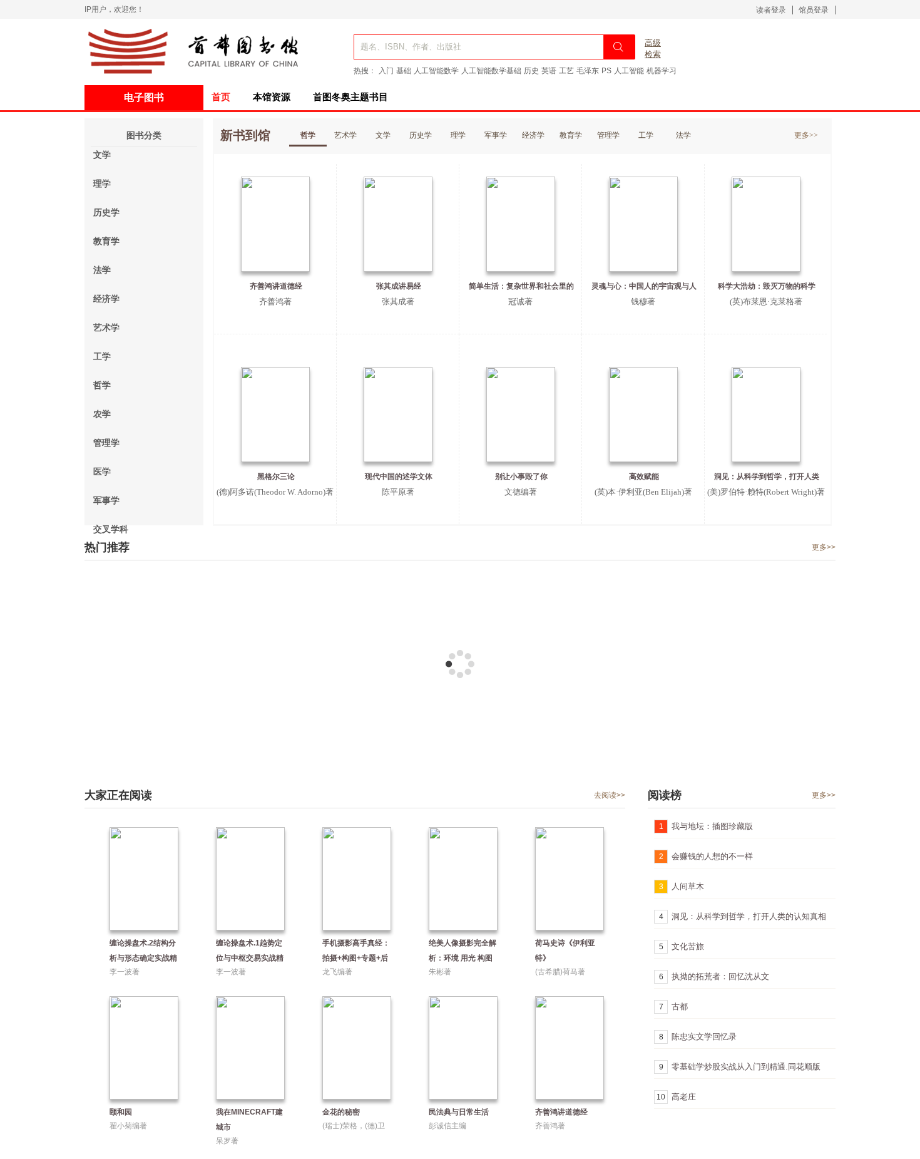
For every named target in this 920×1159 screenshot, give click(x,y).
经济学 (106, 299)
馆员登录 (814, 10)
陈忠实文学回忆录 (704, 1036)
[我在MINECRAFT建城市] (250, 1050)
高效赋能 (644, 476)
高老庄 (684, 1096)
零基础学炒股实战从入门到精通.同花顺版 (746, 1066)
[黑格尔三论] (275, 459)
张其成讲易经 (398, 286)
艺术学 (106, 327)
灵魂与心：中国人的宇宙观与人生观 (644, 289)
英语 (548, 70)
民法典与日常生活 (459, 1112)
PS (606, 70)
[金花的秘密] (356, 1050)
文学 (102, 155)
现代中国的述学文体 (398, 476)
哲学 (102, 385)
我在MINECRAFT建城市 (249, 1119)
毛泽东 (587, 70)
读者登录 (771, 10)
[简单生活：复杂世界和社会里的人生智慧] (520, 269)
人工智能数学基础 (491, 70)
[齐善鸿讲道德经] (275, 269)
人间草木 (688, 886)
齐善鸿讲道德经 (276, 286)
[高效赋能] (643, 459)
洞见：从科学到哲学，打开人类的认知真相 (766, 479)
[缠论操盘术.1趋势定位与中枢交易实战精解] (250, 881)
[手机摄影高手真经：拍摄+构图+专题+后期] (356, 881)
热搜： (365, 70)
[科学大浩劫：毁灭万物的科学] (766, 269)
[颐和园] (144, 1050)
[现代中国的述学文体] (398, 459)
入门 (386, 70)
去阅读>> (609, 795)
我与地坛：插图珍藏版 (712, 826)
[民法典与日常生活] (463, 1050)
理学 (102, 183)
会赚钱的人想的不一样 (712, 856)
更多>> (806, 135)
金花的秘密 (341, 1112)
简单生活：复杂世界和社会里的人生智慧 (521, 289)
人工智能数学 (436, 70)
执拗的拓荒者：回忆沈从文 (720, 976)
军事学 (106, 500)
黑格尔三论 (276, 476)
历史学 (106, 212)
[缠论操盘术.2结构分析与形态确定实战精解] (144, 881)
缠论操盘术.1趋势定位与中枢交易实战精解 (250, 952)
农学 (102, 414)
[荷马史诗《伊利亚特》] (569, 881)
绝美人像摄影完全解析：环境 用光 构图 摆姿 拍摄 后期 (462, 952)
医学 (102, 471)
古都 (680, 1006)
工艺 (566, 70)
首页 (221, 96)
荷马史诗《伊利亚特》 (565, 950)
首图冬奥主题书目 (350, 96)
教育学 (106, 241)
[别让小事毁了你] (520, 459)
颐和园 (121, 1112)
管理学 (106, 443)
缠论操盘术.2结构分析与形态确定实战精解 (143, 952)
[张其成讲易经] (398, 269)
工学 (102, 356)
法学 (102, 270)
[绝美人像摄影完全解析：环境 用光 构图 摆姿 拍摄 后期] (463, 881)
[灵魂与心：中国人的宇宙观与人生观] (643, 269)
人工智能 (629, 70)
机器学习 (662, 70)
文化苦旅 (688, 946)
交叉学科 (110, 529)
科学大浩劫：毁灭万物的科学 (766, 286)
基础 (403, 70)
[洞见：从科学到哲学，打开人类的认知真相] (766, 459)
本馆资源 (271, 96)
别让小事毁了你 (521, 476)
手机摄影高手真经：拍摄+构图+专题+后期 (356, 952)
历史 (531, 70)
